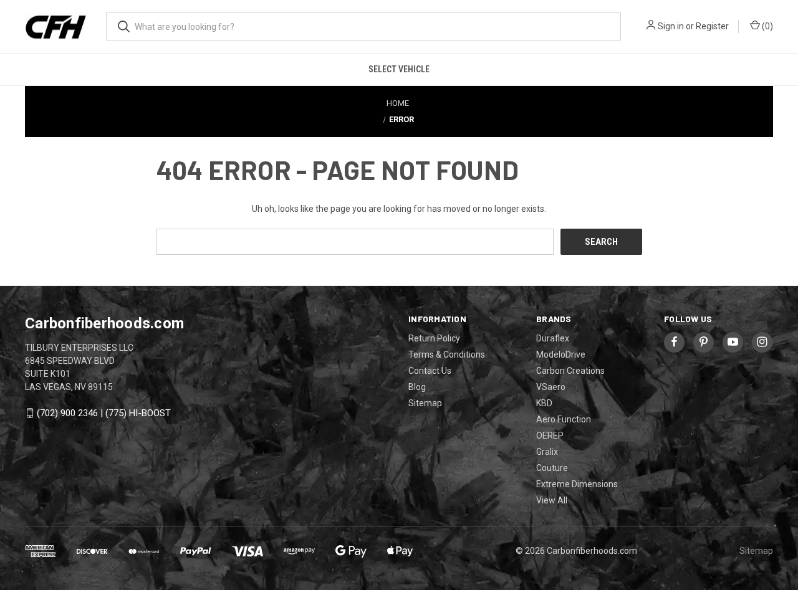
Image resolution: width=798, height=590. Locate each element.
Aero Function (563, 419)
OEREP (550, 435)
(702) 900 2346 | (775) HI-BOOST (104, 413)
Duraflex (552, 338)
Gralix (547, 452)
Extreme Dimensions (577, 484)
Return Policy (434, 338)
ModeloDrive (560, 354)
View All (551, 500)
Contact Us (429, 371)
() (766, 26)
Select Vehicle (399, 69)
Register (712, 26)
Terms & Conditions (446, 354)
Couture (552, 468)
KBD (544, 403)
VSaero (550, 387)
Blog (417, 387)
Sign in (671, 26)
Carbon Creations (570, 371)
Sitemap (425, 403)
